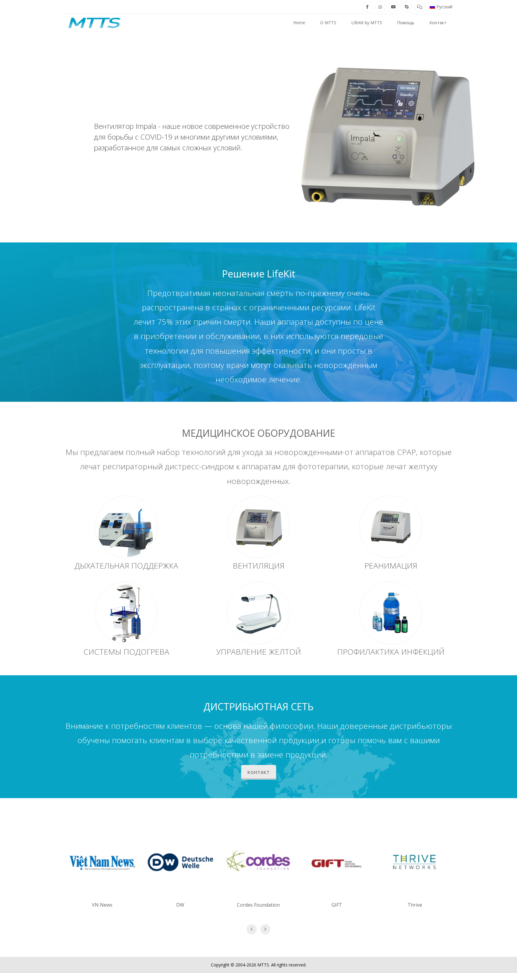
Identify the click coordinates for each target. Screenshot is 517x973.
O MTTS (328, 22)
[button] (441, 7)
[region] (258, 136)
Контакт (437, 22)
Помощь (405, 22)
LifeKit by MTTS (366, 22)
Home (299, 22)
